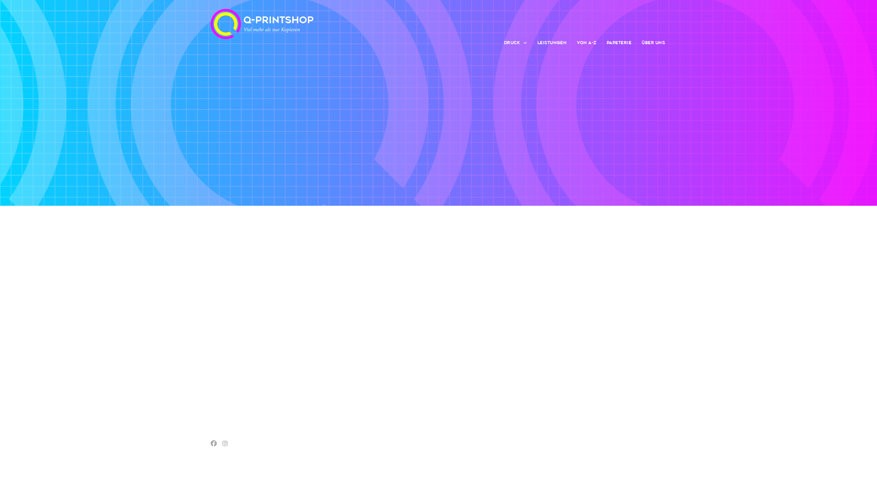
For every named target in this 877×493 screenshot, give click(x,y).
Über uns (653, 43)
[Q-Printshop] (262, 29)
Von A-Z (586, 43)
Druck (512, 43)
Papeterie (619, 43)
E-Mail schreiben (614, 313)
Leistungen (552, 43)
